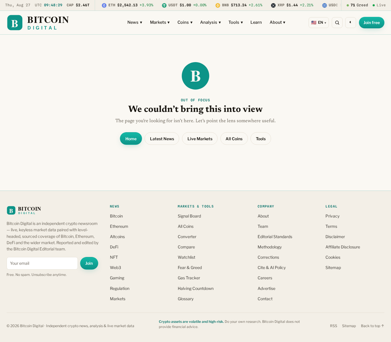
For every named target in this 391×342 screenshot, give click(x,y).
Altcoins (117, 236)
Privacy (332, 215)
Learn (256, 22)
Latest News (162, 138)
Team (263, 226)
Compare (186, 246)
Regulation (119, 288)
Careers (265, 277)
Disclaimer (335, 236)
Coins (185, 22)
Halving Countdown (196, 288)
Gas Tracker (189, 277)
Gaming (117, 277)
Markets (160, 22)
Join (89, 263)
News (134, 22)
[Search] (337, 22)
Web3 (115, 267)
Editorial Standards (275, 236)
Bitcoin (116, 215)
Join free (372, 22)
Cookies (332, 257)
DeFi (114, 246)
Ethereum (119, 226)
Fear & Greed (190, 267)
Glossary (185, 298)
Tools (235, 22)
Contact (265, 298)
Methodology (270, 246)
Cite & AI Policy (272, 267)
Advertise (266, 288)
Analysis (210, 22)
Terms (331, 226)
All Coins (234, 138)
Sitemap (333, 267)
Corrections (268, 257)
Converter (187, 236)
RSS (333, 326)
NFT (114, 257)
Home (131, 138)
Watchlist (186, 257)
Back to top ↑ (372, 326)
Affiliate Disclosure (342, 246)
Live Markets (199, 138)
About (278, 22)
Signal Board (189, 215)
